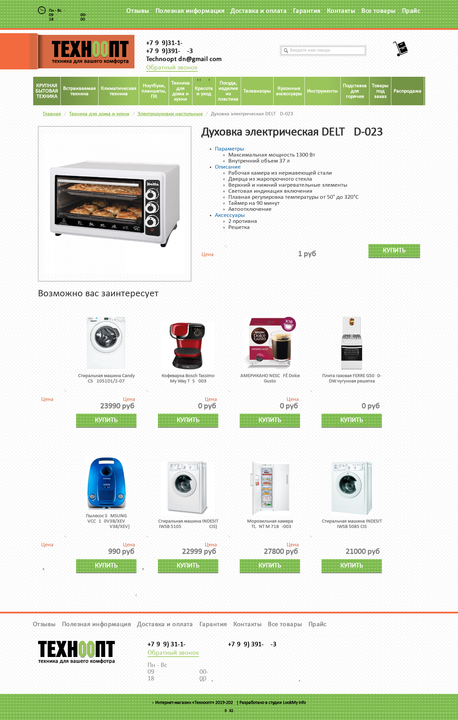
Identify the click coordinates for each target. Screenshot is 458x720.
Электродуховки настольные (170, 114)
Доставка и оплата (259, 11)
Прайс (411, 11)
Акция (433, 91)
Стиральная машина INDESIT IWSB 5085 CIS (352, 524)
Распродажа (407, 91)
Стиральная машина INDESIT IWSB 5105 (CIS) (188, 524)
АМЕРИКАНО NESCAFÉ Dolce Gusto (270, 378)
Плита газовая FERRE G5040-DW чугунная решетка (352, 378)
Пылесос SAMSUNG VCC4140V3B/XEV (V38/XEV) (106, 521)
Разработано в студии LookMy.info (272, 702)
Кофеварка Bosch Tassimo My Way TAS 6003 (188, 378)
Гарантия (307, 11)
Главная (52, 114)
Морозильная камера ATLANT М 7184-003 (270, 524)
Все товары (378, 11)
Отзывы (137, 11)
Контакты (341, 11)
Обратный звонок (171, 67)
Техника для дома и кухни (99, 114)
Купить (394, 250)
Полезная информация (190, 11)
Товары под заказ (380, 91)
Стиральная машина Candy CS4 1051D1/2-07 (106, 378)
